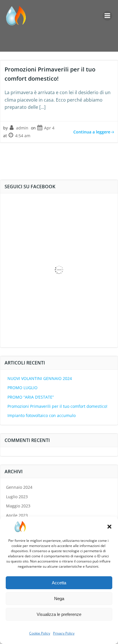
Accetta (59, 582)
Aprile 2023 (17, 515)
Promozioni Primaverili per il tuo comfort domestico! (57, 406)
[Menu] (107, 16)
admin (22, 128)
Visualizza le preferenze (59, 614)
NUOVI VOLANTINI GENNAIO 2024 (39, 378)
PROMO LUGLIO (22, 387)
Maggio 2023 (18, 506)
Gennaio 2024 (19, 487)
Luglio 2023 (17, 496)
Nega (59, 598)
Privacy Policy (63, 633)
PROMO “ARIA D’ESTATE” (30, 397)
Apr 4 (49, 128)
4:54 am (22, 135)
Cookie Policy (39, 633)
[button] (109, 526)
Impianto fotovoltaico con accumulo (41, 415)
